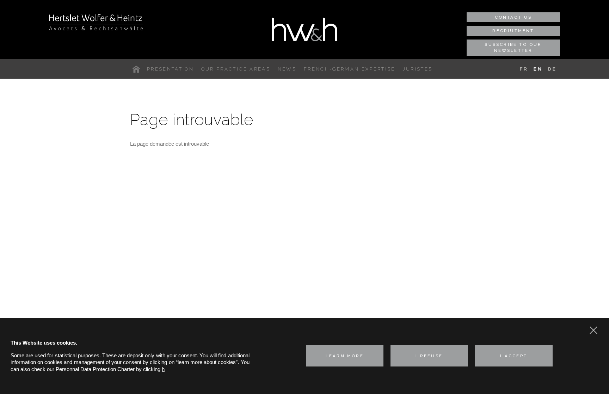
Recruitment (513, 30)
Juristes (418, 69)
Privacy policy (407, 266)
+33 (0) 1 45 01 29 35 (442, 240)
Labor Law (266, 265)
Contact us (513, 17)
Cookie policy (406, 279)
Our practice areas (235, 69)
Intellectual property (276, 256)
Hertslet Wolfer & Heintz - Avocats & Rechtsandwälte (96, 22)
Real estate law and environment (292, 274)
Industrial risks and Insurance (288, 247)
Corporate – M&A (274, 229)
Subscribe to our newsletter (513, 47)
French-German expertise (349, 69)
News (287, 69)
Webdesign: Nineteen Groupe (425, 316)
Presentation (170, 69)
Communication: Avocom (420, 305)
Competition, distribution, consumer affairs (302, 238)
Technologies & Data (278, 283)
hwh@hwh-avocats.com (438, 254)
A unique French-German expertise (138, 69)
